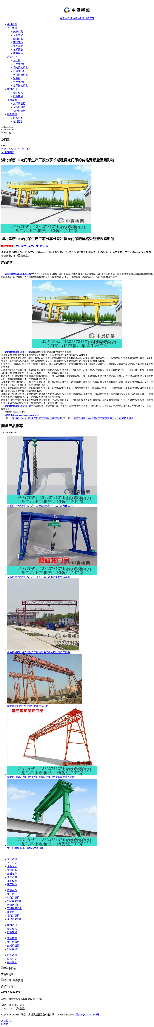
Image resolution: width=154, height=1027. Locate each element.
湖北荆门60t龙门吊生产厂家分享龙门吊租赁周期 (37, 418)
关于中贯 (18, 31)
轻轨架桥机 (19, 71)
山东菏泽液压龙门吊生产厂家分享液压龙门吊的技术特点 (103, 418)
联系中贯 (18, 118)
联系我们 (12, 114)
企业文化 (18, 35)
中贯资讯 (12, 89)
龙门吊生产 (29, 246)
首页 (3, 149)
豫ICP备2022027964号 (87, 1014)
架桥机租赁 (19, 107)
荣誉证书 (18, 39)
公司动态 (18, 93)
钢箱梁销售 (19, 111)
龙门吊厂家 (42, 246)
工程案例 (12, 100)
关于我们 (12, 28)
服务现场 (18, 53)
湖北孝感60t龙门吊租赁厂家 (18, 274)
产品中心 (12, 57)
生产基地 (18, 46)
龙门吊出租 (19, 103)
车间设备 (18, 49)
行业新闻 (18, 96)
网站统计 (6, 1024)
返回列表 (7, 152)
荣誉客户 (18, 42)
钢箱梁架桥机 (20, 67)
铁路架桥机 (19, 82)
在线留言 (18, 121)
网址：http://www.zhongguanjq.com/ (22, 415)
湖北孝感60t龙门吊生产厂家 (18, 352)
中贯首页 (12, 24)
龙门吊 (16, 60)
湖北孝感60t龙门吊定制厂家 (18, 406)
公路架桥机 (19, 64)
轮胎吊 (16, 78)
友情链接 (7, 1020)
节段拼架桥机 (20, 75)
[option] (61, 199)
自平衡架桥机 (20, 85)
